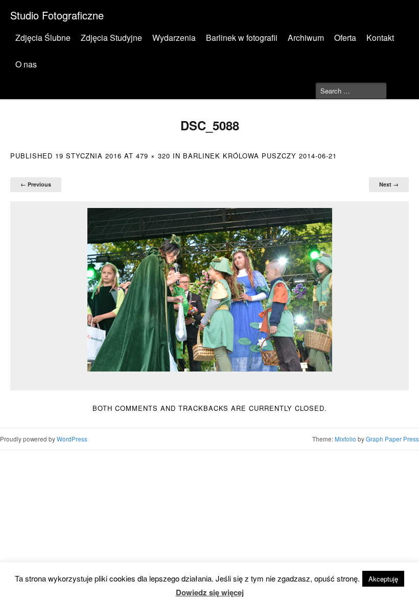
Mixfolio (345, 439)
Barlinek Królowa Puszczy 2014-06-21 (260, 155)
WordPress (72, 439)
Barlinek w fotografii (241, 37)
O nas (26, 64)
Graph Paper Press (392, 439)
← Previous (35, 184)
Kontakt (380, 37)
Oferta (345, 37)
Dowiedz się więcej (210, 592)
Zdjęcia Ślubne (43, 37)
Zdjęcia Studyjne (111, 37)
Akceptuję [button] (383, 579)
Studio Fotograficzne (57, 15)
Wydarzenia (174, 37)
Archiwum (306, 37)
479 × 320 (153, 155)
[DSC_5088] (209, 290)
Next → (389, 184)
